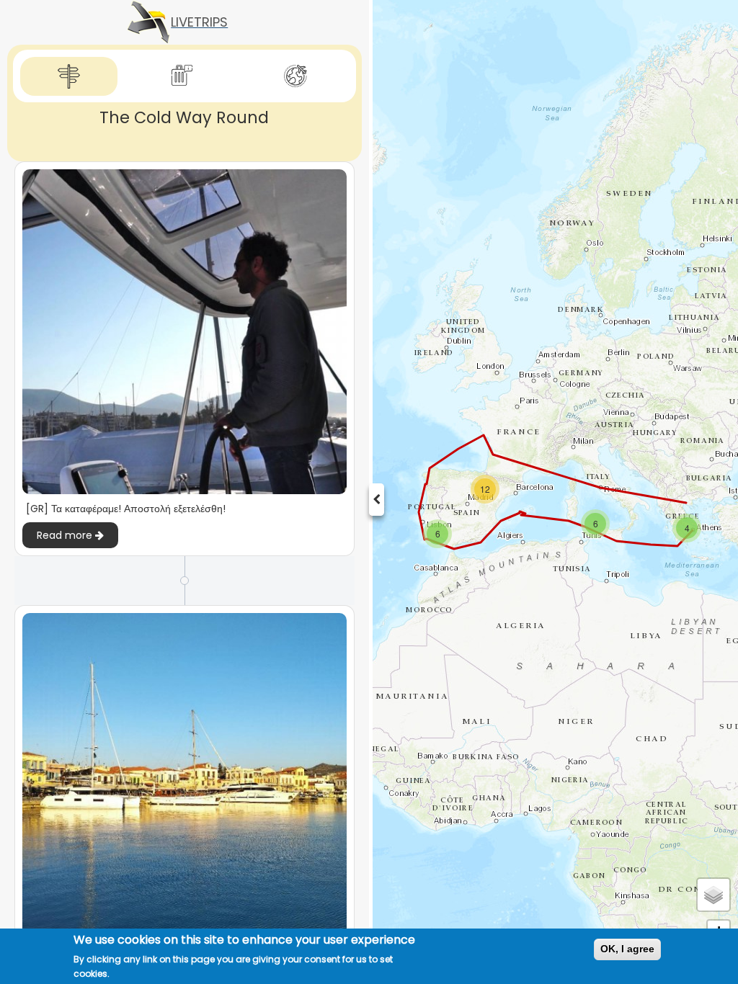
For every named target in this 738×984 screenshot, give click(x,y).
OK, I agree (627, 948)
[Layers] (713, 895)
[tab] (68, 77)
